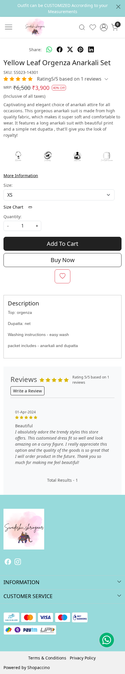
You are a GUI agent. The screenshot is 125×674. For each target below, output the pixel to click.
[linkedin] (91, 49)
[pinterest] (80, 49)
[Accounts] (103, 27)
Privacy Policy (83, 658)
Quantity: (12, 216)
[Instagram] (17, 562)
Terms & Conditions (47, 658)
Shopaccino (38, 667)
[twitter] (70, 49)
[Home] (44, 36)
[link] (82, 27)
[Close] (118, 6)
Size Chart (13, 207)
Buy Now (63, 260)
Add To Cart (62, 244)
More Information (20, 175)
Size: (7, 185)
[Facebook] (7, 562)
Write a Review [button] (27, 391)
